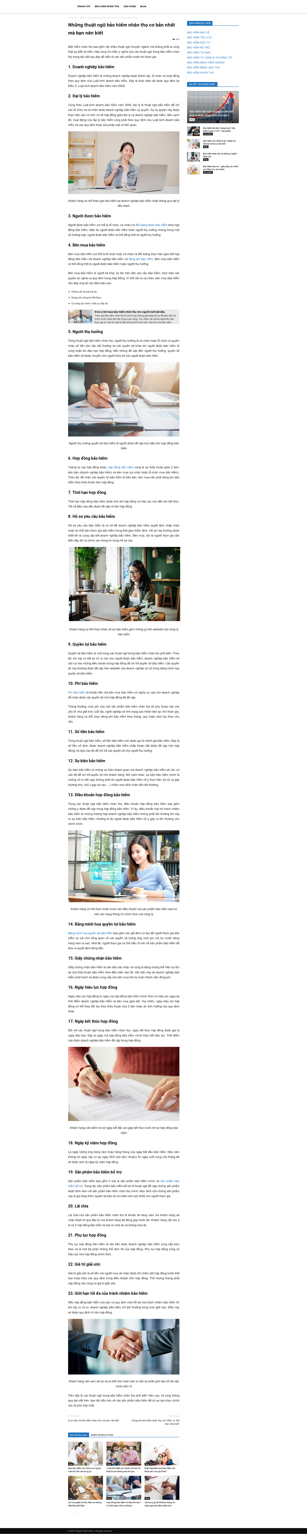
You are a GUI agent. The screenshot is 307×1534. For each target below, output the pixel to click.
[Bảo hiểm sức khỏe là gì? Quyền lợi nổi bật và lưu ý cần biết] (193, 144)
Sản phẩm (130, 6)
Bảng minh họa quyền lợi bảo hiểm (90, 933)
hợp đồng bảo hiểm (121, 467)
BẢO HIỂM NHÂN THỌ (107, 6)
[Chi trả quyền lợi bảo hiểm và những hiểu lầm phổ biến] (85, 1488)
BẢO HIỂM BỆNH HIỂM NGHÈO (205, 62)
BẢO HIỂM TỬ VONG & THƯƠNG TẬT (209, 57)
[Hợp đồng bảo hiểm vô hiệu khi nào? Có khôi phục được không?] (123, 1488)
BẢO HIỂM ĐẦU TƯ (198, 42)
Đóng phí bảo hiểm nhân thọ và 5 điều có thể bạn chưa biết (155, 1422)
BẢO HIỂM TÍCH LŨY (199, 37)
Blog (143, 6)
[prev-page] (70, 1512)
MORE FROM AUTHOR (102, 1435)
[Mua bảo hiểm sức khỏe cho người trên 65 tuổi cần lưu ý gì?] (85, 1454)
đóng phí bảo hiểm (141, 259)
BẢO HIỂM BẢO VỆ (198, 32)
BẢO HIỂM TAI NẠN (198, 52)
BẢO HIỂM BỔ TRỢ (198, 47)
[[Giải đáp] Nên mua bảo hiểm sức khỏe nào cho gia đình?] (162, 1454)
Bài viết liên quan (78, 1435)
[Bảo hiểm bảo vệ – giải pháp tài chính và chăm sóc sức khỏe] (193, 169)
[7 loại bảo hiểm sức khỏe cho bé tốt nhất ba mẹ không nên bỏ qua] (123, 1454)
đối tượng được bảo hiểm (151, 225)
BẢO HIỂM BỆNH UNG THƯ (203, 67)
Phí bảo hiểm (76, 692)
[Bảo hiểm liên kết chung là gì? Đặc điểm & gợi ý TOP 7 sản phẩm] (193, 131)
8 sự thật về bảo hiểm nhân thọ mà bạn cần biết (93, 1420)
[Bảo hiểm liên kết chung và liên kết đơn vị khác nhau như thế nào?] (213, 107)
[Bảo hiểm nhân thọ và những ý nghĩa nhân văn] (193, 157)
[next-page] (75, 1512)
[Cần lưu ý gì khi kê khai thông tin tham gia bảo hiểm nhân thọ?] (162, 1488)
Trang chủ (83, 6)
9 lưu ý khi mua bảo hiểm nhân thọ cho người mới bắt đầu (129, 312)
